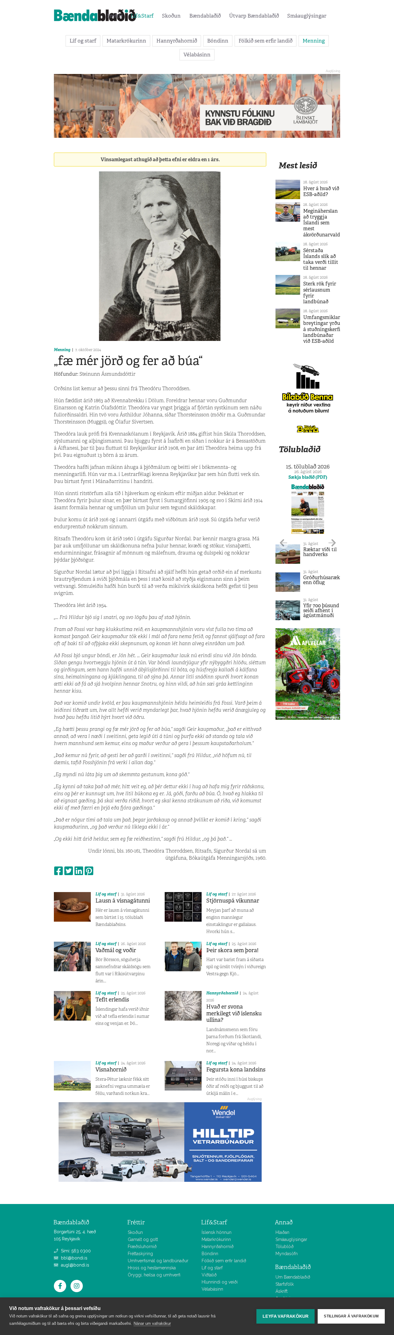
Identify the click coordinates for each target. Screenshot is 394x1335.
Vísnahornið (111, 1069)
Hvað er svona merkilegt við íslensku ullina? (234, 1013)
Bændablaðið (205, 15)
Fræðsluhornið (142, 1246)
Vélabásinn (197, 54)
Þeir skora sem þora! (232, 950)
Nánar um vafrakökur (152, 1323)
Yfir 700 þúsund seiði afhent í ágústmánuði (321, 610)
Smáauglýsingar (306, 15)
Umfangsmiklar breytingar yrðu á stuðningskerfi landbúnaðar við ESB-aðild (321, 329)
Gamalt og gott (143, 1239)
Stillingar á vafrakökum (351, 1316)
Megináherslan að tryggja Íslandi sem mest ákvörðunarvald (321, 223)
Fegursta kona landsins (235, 1069)
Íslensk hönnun (216, 1232)
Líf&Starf (142, 15)
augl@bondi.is (74, 1265)
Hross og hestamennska (152, 1267)
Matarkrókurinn (126, 40)
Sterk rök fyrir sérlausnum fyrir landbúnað (319, 293)
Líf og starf (83, 40)
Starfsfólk (284, 1284)
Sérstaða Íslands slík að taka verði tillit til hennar (320, 259)
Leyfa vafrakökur (285, 1316)
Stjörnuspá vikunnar (232, 900)
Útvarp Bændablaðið (254, 15)
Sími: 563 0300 (75, 1250)
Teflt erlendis (112, 999)
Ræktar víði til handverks (320, 552)
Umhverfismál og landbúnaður (158, 1260)
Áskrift (281, 1291)
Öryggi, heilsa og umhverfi (154, 1274)
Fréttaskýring (140, 1253)
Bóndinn (217, 40)
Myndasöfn (286, 1253)
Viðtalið (209, 1274)
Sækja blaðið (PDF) (307, 477)
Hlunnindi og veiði (220, 1282)
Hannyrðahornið (176, 40)
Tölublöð (284, 1246)
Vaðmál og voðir (115, 950)
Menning (314, 40)
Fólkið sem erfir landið (265, 40)
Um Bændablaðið (292, 1277)
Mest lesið (298, 165)
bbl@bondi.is (73, 1257)
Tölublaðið (299, 449)
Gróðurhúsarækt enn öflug (322, 580)
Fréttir (115, 15)
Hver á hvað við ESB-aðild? (321, 191)
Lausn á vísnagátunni (122, 900)
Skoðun (171, 15)
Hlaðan (282, 1232)
